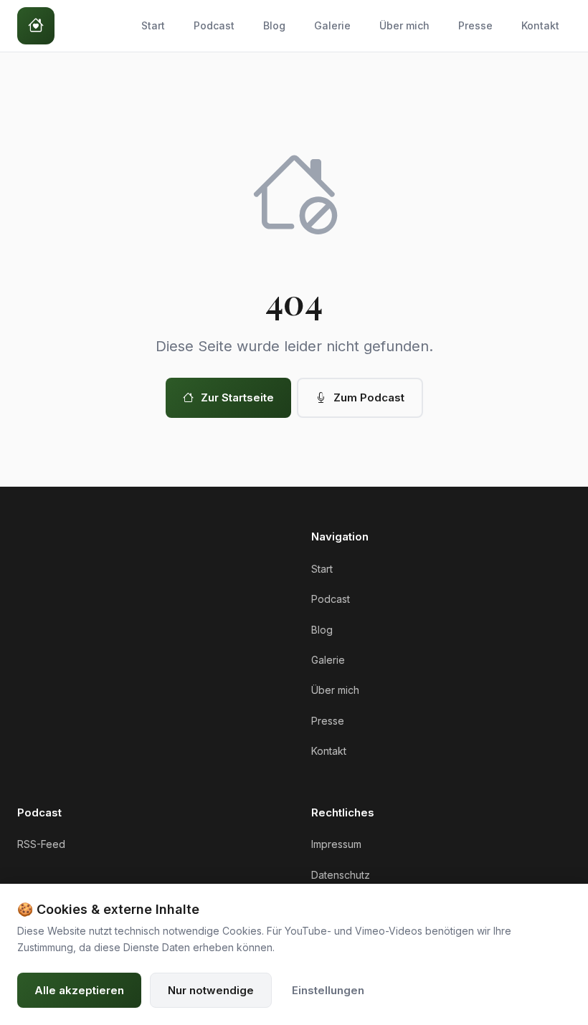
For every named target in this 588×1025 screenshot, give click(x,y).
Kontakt (540, 25)
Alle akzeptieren (79, 990)
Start (153, 25)
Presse (475, 25)
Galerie (332, 25)
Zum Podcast (368, 397)
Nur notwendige (211, 990)
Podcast (214, 25)
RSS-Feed (41, 844)
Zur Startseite (237, 397)
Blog (274, 25)
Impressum (336, 844)
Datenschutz (340, 875)
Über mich (404, 25)
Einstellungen (328, 990)
